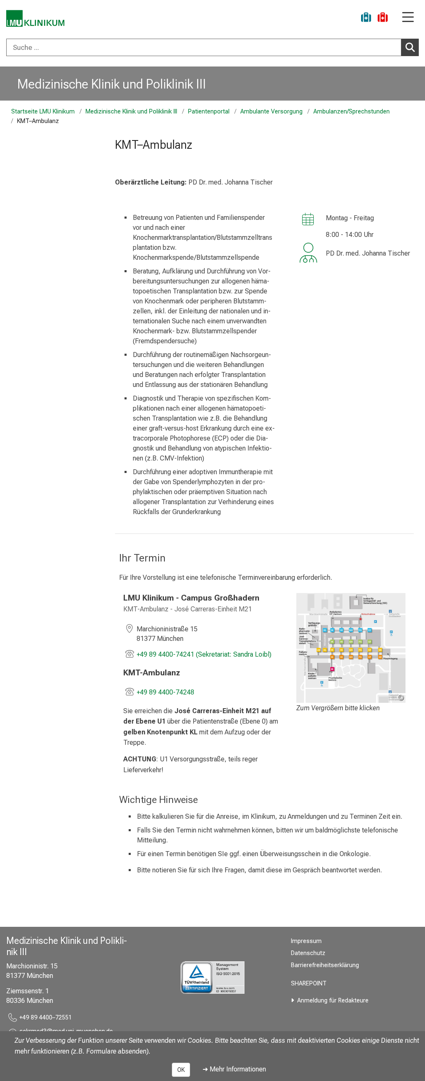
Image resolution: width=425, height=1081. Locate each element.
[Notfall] (382, 18)
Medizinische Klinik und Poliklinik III (111, 84)
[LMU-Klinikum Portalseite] (35, 18)
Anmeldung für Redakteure (333, 1000)
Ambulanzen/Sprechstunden (351, 111)
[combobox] (212, 47)
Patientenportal (209, 111)
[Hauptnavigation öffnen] (408, 18)
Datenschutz (308, 953)
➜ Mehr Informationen (234, 1069)
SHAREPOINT (309, 983)
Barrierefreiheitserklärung (325, 965)
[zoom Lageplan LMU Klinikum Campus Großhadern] (350, 647)
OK (181, 1069)
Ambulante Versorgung (271, 111)
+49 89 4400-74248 (165, 692)
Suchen (410, 47)
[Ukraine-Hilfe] (366, 18)
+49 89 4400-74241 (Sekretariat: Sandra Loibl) (204, 654)
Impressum (306, 941)
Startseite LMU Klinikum (43, 111)
